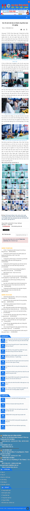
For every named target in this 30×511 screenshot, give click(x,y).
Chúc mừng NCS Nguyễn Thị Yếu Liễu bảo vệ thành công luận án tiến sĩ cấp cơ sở (14, 327)
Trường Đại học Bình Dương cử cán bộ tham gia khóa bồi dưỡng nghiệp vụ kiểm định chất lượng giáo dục (14, 259)
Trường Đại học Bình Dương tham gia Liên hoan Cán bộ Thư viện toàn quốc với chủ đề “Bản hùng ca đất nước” (14, 264)
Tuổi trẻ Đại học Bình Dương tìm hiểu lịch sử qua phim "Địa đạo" (13, 304)
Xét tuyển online (6, 493)
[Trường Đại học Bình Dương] (15, 7)
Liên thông (4, 479)
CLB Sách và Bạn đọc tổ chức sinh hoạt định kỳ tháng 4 (13, 312)
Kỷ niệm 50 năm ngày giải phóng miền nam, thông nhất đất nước (14, 324)
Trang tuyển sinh (6, 490)
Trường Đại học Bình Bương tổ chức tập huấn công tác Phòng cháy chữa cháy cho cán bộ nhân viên (14, 289)
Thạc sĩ (3, 474)
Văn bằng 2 (4, 482)
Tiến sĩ (3, 472)
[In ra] (24, 29)
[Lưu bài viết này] (27, 29)
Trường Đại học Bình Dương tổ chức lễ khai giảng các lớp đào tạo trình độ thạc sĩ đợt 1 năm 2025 (13, 254)
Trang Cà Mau (5, 500)
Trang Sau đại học (6, 497)
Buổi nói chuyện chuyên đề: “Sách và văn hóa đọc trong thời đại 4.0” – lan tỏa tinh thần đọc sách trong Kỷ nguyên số (14, 320)
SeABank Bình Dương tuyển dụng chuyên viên (15, 414)
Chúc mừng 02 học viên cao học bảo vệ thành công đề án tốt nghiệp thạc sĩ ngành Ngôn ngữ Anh (14, 277)
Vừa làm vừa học (5, 484)
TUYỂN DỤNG (4, 395)
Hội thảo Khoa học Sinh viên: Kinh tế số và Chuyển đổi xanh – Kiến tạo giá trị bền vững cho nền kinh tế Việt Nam (17, 340)
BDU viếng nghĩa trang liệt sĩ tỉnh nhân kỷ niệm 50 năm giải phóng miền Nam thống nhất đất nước (14, 308)
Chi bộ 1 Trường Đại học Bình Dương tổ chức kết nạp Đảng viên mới (13, 251)
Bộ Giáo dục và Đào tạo (8, 502)
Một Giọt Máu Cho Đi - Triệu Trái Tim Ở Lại (12, 272)
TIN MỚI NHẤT (4, 336)
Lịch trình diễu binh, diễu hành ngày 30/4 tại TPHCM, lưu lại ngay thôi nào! (14, 315)
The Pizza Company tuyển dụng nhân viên (14, 403)
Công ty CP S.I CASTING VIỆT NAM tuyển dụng (15, 398)
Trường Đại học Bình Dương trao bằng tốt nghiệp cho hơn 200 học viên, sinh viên (13, 270)
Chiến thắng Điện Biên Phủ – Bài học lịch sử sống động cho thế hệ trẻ (14, 297)
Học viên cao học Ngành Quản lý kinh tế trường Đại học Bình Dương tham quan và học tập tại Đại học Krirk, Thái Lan (14, 285)
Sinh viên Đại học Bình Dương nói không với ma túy (14, 279)
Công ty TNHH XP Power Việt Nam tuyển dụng (15, 425)
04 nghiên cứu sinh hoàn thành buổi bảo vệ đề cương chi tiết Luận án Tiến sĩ (14, 331)
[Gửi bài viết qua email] (21, 29)
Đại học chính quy (5, 477)
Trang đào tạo (5, 495)
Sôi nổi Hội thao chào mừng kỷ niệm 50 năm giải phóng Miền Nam (14, 301)
